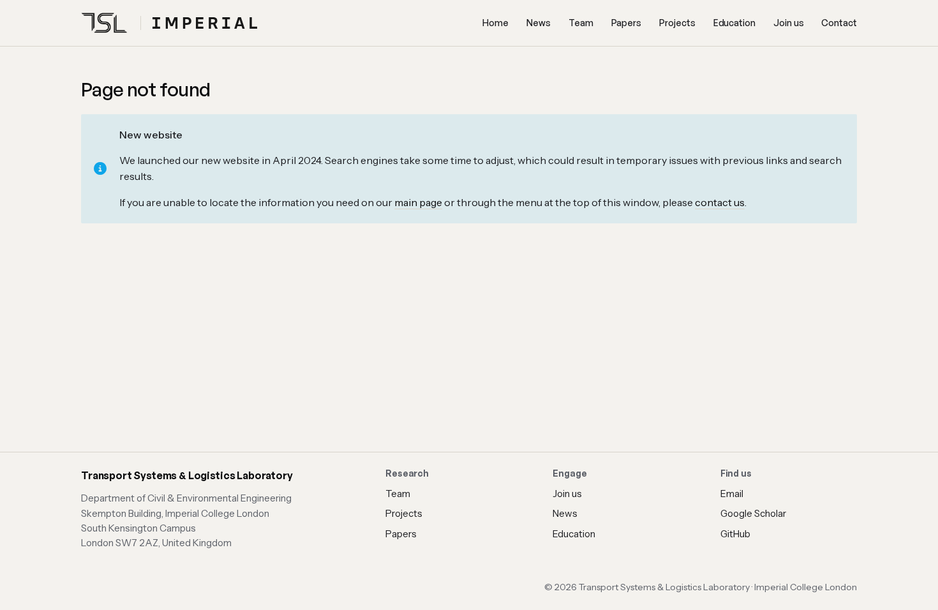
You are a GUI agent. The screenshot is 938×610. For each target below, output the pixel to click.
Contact (839, 22)
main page (418, 202)
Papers (626, 22)
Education (734, 22)
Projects (677, 22)
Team (581, 22)
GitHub (735, 534)
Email (731, 493)
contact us (720, 202)
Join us (788, 22)
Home (495, 22)
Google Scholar (753, 513)
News (538, 22)
